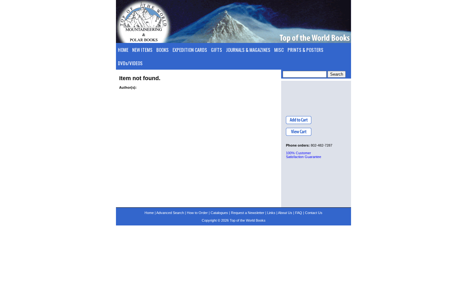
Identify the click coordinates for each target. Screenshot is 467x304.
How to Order (197, 213)
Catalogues (219, 213)
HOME (123, 49)
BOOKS (162, 49)
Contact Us (313, 213)
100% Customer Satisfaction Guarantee (303, 155)
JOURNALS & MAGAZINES (248, 49)
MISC (279, 49)
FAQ (298, 213)
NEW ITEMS (142, 49)
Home (149, 213)
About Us (285, 213)
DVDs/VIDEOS (130, 62)
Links (271, 213)
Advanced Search (170, 213)
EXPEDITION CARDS (190, 49)
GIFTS (216, 49)
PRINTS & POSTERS (305, 49)
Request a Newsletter (247, 213)
